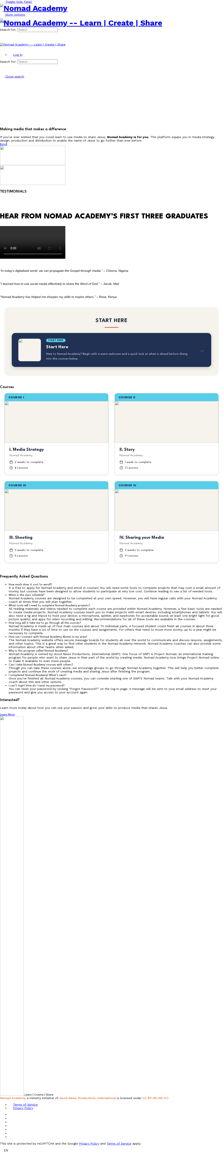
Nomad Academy (12, 1098)
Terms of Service (119, 1143)
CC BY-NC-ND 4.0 (156, 1098)
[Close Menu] (2, 48)
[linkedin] (11, 1125)
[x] (11, 1136)
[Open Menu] (2, 16)
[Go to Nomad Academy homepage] (33, 8)
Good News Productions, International (87, 1098)
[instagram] (11, 1122)
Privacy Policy (89, 1143)
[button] (116, 584)
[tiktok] (11, 1129)
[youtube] (11, 1133)
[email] (11, 1114)
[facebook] (11, 1118)
